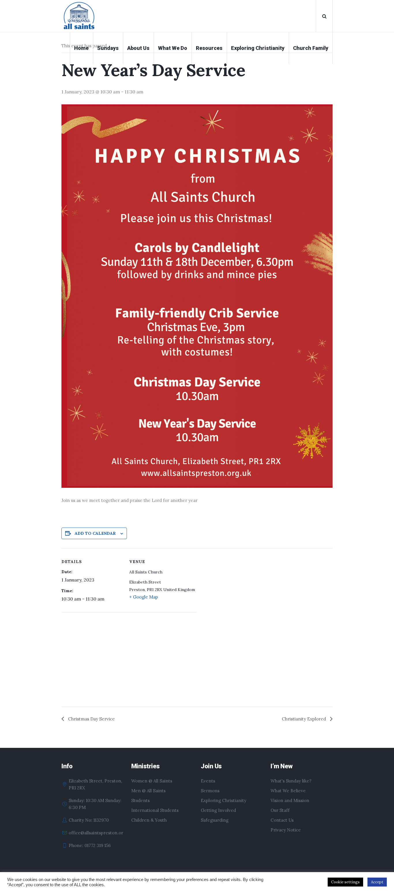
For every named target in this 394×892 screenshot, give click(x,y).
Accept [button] (377, 882)
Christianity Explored (304, 719)
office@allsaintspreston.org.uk (100, 832)
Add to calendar (95, 533)
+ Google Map (143, 597)
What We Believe (288, 790)
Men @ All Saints (148, 790)
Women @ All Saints (151, 781)
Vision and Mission (290, 800)
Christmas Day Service (91, 719)
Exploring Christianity (223, 800)
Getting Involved (218, 810)
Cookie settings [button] (345, 882)
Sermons (210, 790)
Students (140, 800)
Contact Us (282, 820)
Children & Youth (149, 820)
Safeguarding (214, 820)
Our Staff (280, 810)
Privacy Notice (286, 830)
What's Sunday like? (291, 781)
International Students (155, 810)
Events (208, 781)
